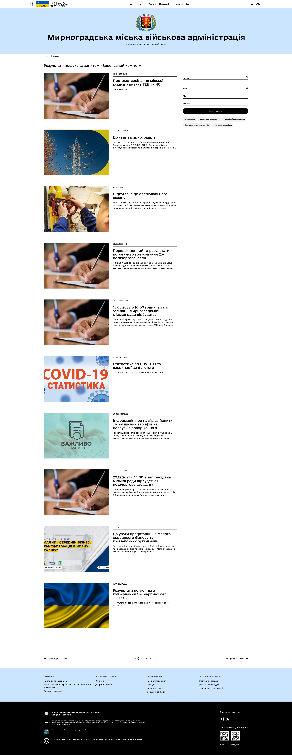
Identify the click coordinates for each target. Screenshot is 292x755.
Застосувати (215, 111)
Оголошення (190, 119)
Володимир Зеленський (210, 119)
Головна (47, 56)
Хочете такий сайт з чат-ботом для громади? (69, 730)
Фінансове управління (222, 125)
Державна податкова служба (197, 125)
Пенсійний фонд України (234, 119)
